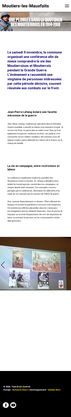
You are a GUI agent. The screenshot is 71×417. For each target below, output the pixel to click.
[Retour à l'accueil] (25, 6)
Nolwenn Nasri (20, 389)
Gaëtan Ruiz (54, 389)
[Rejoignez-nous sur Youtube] (13, 405)
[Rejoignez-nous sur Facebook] (6, 405)
